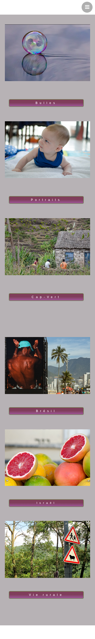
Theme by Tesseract (44, 634)
